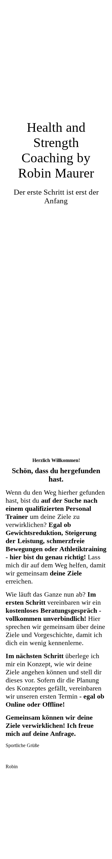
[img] (56, 215)
